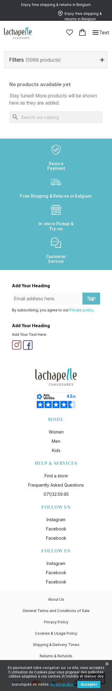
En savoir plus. (62, 684)
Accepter (89, 684)
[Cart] (82, 32)
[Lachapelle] (18, 32)
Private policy (81, 310)
